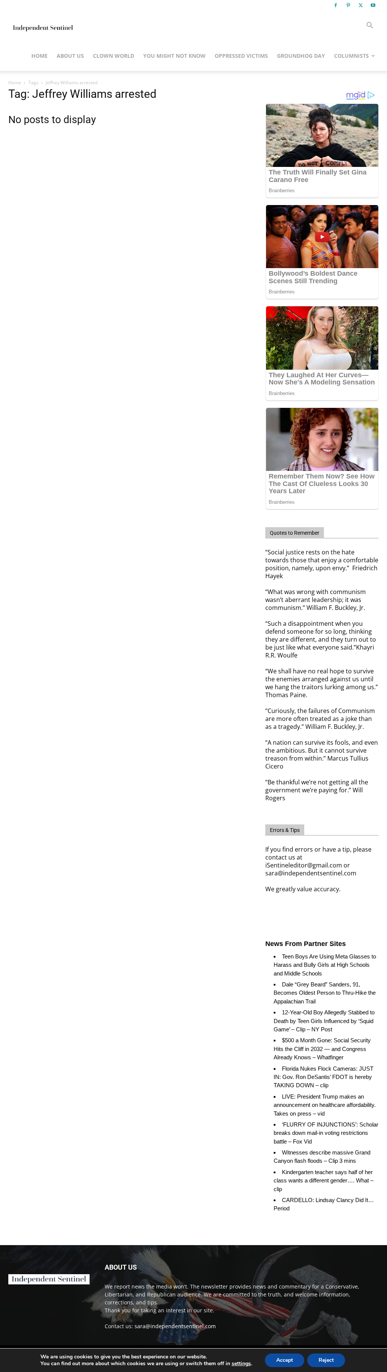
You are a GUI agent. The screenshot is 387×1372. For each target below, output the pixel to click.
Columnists (351, 55)
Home (39, 55)
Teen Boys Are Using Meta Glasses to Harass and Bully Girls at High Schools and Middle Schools (325, 965)
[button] (370, 26)
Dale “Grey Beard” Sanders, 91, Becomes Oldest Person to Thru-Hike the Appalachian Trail (325, 993)
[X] (360, 5)
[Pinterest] (348, 5)
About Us (70, 55)
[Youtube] (373, 5)
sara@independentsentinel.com (175, 1326)
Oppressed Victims (241, 55)
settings (241, 1363)
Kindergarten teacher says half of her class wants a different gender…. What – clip (323, 1180)
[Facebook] (335, 5)
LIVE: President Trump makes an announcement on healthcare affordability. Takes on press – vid (325, 1105)
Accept (284, 1360)
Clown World (113, 55)
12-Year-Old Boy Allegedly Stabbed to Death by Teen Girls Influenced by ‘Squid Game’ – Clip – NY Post (324, 1020)
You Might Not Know (174, 55)
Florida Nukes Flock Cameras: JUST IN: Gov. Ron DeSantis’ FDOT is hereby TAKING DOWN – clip (323, 1077)
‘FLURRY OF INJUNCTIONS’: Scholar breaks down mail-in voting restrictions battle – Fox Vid (326, 1133)
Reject (326, 1360)
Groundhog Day (301, 55)
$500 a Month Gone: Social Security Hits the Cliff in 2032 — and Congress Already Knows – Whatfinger (322, 1048)
